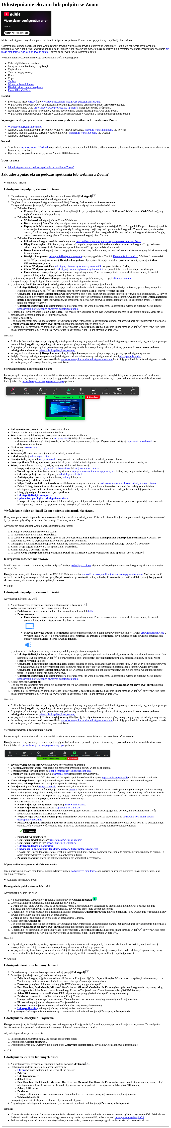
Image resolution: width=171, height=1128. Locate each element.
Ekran (21, 1070)
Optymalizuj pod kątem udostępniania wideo (42, 498)
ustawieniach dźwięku (152, 632)
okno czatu (31, 447)
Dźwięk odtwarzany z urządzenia (25, 87)
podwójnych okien (81, 565)
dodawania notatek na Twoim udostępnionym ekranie (128, 483)
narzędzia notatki (47, 459)
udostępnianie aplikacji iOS (129, 1117)
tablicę (91, 611)
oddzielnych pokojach (70, 474)
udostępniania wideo (130, 356)
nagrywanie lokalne (74, 804)
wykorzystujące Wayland (34, 147)
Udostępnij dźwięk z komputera (35, 845)
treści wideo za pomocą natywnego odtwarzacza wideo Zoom (108, 241)
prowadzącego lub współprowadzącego (43, 381)
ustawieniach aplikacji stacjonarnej (57, 350)
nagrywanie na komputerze (56, 468)
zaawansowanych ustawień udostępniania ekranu (87, 359)
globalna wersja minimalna (99, 129)
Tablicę (12, 81)
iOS (9, 1050)
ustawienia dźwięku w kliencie (65, 839)
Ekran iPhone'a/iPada (19, 90)
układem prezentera (40, 456)
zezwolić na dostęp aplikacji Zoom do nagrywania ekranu (112, 574)
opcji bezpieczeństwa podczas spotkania (70, 770)
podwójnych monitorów (83, 871)
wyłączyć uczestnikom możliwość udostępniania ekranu (70, 101)
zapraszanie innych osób (139, 441)
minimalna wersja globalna (83, 132)
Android (11, 958)
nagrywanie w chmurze (87, 468)
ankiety (66, 477)
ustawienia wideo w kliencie (61, 842)
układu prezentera (122, 278)
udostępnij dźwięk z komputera (65, 256)
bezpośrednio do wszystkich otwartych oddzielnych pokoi (47, 308)
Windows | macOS (17, 182)
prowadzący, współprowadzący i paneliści (56, 107)
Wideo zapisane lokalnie (21, 84)
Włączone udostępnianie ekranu (25, 126)
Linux (10, 585)
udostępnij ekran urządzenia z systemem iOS (78, 266)
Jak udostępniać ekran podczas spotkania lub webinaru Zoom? (41, 167)
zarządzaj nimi (61, 438)
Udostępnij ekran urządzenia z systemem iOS (80, 269)
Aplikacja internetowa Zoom (22, 879)
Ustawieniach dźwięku (125, 256)
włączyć (32, 101)
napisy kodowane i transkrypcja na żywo (93, 471)
